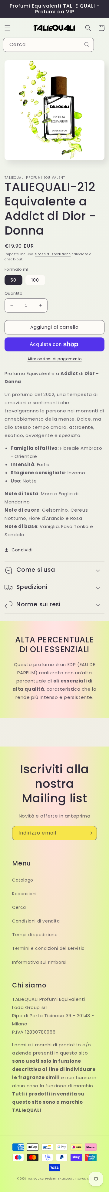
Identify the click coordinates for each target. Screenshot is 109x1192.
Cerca (19, 907)
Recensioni (24, 894)
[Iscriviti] (90, 833)
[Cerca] (87, 44)
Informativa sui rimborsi (39, 962)
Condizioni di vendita (36, 921)
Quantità (13, 293)
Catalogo (22, 880)
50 (13, 280)
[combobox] (48, 45)
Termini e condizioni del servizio (48, 948)
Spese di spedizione (53, 254)
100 (35, 280)
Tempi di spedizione (35, 935)
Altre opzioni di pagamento (55, 358)
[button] (7, 28)
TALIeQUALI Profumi (42, 1178)
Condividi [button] (22, 550)
